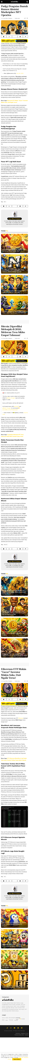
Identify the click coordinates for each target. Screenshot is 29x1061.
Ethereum (21, 718)
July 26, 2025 (19, 73)
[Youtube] (14, 1028)
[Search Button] (27, 2)
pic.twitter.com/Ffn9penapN (10, 409)
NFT (5, 201)
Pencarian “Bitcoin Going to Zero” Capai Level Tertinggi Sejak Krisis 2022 (14, 654)
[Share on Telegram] (3, 36)
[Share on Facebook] (20, 36)
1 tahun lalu (17, 18)
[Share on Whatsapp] (9, 36)
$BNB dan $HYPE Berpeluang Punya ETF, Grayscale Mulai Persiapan (14, 945)
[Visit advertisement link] (14, 40)
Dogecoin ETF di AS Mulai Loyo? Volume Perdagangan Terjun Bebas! (13, 986)
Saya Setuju (17, 1059)
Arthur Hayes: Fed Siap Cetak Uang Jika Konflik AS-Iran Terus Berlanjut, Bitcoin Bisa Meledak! (13, 612)
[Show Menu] (1, 2)
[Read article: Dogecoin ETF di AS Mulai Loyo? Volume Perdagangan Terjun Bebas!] (14, 980)
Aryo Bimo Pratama (7, 18)
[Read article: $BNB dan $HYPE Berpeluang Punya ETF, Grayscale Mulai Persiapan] (14, 938)
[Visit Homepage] (14, 1)
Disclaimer (18, 1033)
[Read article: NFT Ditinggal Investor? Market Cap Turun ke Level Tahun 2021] (14, 243)
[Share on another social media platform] (25, 36)
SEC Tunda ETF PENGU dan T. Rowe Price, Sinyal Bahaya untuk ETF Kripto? (14, 924)
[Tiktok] (7, 1028)
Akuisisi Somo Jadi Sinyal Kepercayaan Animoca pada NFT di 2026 (14, 291)
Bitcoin (5, 544)
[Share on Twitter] (14, 36)
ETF (5, 876)
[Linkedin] (21, 1028)
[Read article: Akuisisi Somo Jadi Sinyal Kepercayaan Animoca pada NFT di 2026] (14, 284)
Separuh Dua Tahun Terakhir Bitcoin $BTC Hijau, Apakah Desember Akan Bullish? (14, 633)
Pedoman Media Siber (19, 1034)
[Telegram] (18, 1028)
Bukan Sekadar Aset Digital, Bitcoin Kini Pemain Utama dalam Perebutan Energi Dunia (14, 592)
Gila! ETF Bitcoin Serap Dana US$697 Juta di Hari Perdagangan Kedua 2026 (14, 966)
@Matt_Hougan (11, 398)
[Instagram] (11, 1028)
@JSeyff (16, 406)
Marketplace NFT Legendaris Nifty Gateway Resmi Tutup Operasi (13, 270)
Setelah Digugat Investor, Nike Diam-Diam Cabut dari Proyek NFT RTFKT (14, 312)
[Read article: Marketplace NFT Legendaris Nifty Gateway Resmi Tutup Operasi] (14, 264)
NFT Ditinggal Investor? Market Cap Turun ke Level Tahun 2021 (13, 250)
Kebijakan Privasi (24, 1033)
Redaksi (26, 1034)
